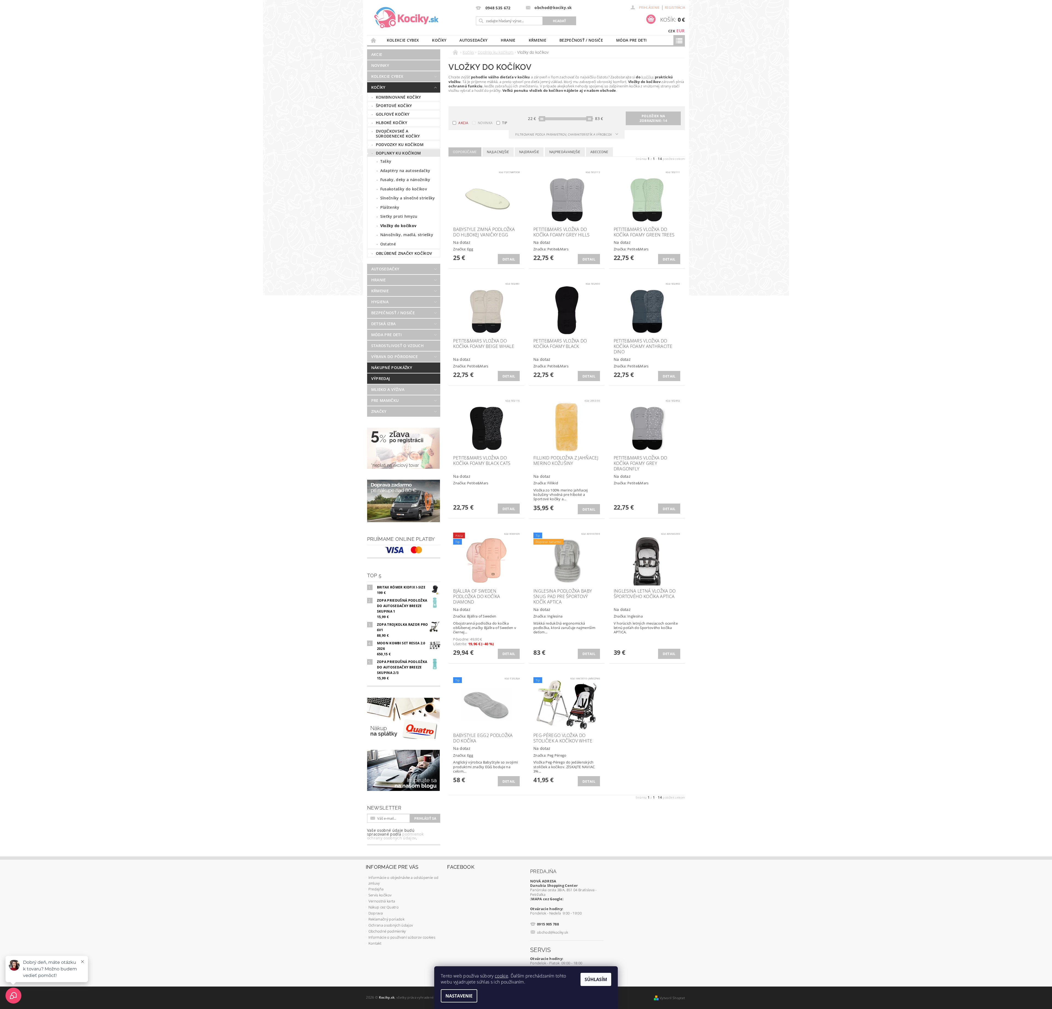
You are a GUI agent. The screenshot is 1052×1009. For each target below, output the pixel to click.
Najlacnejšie (498, 152)
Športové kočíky (394, 105)
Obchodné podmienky (387, 931)
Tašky (385, 161)
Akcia (463, 123)
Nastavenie (459, 996)
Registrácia (675, 7)
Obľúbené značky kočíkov (404, 253)
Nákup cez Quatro (383, 907)
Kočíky (439, 40)
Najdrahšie (529, 152)
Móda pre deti (631, 40)
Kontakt (374, 943)
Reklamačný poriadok (386, 919)
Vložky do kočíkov (398, 225)
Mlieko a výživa (388, 389)
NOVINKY (380, 65)
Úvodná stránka (373, 40)
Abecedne (599, 152)
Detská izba (383, 323)
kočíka (647, 77)
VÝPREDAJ (380, 378)
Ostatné (388, 244)
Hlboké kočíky (391, 122)
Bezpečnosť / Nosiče (581, 40)
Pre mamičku (385, 400)
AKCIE (376, 54)
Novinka (485, 123)
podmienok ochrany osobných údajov (395, 836)
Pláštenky (389, 207)
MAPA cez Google (546, 898)
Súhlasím (596, 979)
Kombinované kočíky (398, 97)
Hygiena (379, 301)
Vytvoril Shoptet (672, 998)
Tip (504, 123)
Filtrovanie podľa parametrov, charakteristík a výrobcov (564, 134)
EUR (680, 30)
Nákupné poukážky (391, 367)
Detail (508, 259)
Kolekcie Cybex (403, 40)
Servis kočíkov (379, 895)
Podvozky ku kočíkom (400, 144)
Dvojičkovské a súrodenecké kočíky (398, 133)
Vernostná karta (381, 901)
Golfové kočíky (392, 114)
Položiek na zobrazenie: (653, 118)
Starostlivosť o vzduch (397, 345)
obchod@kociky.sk (552, 932)
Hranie (508, 40)
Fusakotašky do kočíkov (403, 188)
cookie (501, 976)
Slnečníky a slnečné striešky (407, 198)
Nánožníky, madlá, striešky (406, 234)
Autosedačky (473, 40)
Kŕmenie (537, 40)
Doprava (375, 913)
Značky (379, 411)
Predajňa (376, 889)
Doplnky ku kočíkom (398, 153)
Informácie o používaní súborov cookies (401, 937)
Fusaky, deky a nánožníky (405, 179)
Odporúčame (465, 152)
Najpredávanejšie (565, 152)
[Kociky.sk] (406, 18)
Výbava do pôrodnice (394, 356)
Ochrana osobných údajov (390, 925)
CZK (671, 30)
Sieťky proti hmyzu (399, 216)
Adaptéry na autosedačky (405, 170)
